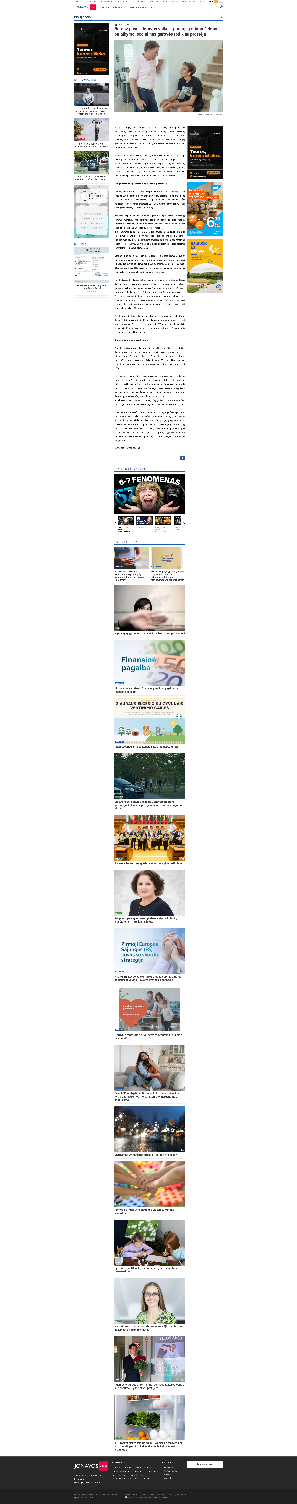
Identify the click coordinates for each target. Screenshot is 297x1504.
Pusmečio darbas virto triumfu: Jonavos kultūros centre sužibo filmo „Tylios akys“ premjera (149, 1386)
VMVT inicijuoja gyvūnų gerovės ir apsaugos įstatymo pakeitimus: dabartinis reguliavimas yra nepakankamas (168, 575)
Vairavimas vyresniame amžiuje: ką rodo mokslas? (145, 1154)
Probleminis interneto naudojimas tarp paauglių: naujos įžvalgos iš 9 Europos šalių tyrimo (129, 575)
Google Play (206, 1464)
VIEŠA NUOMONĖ (133, 1479)
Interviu (124, 2)
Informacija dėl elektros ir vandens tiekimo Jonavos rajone (91, 145)
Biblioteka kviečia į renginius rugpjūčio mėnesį (92, 287)
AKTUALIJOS (117, 1468)
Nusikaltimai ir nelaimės (164, 2)
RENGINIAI (140, 1475)
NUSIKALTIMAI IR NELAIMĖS (122, 1471)
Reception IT (88, 1498)
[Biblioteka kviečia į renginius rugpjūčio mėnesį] (89, 265)
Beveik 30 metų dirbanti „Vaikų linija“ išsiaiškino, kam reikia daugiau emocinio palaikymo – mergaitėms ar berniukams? (147, 1097)
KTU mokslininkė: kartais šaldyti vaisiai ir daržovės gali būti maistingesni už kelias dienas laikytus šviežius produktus (148, 1446)
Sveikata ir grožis (188, 2)
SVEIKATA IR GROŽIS (140, 1471)
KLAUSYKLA (153, 1471)
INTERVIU (122, 1475)
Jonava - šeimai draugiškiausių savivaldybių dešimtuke (148, 863)
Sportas (177, 2)
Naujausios (79, 2)
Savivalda (111, 2)
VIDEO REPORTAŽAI (119, 1479)
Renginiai (161, 1495)
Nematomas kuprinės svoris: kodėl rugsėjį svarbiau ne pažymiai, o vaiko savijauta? (148, 1328)
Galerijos (200, 2)
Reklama (167, 1475)
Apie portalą (168, 1468)
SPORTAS (138, 1468)
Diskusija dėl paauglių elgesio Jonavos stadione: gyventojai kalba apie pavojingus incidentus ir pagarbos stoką (148, 805)
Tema (118, 2)
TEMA (114, 1475)
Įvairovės (150, 2)
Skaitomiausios (90, 2)
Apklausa (170, 1495)
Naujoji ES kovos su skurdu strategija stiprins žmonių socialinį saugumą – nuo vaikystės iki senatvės (147, 978)
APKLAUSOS (147, 1468)
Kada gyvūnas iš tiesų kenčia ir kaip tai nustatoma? (146, 746)
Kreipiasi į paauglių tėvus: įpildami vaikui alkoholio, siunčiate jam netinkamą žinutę (145, 920)
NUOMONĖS (131, 1475)
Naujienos (136, 1495)
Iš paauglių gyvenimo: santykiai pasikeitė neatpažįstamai (149, 633)
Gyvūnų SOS (181, 1495)
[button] (87, 291)
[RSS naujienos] (222, 17)
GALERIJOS (145, 1479)
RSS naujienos (169, 1478)
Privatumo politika (170, 1471)
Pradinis (127, 1495)
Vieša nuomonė (149, 1495)
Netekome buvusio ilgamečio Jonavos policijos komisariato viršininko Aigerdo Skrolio (91, 111)
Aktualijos (102, 2)
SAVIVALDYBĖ (128, 1468)
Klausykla (132, 2)
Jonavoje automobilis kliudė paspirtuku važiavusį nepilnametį (91, 178)
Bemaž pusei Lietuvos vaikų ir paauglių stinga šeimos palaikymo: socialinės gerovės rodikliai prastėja (166, 31)
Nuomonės (141, 2)
